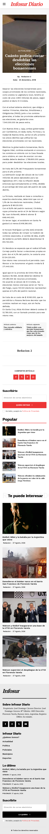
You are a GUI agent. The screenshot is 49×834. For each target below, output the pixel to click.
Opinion (6, 775)
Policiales (7, 784)
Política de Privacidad (30, 411)
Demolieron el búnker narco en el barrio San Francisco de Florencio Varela (32, 442)
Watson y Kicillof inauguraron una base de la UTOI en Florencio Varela (32, 454)
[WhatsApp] (33, 377)
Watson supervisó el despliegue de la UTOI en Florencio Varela (31, 466)
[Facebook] (15, 377)
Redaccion (7, 543)
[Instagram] (12, 724)
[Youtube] (26, 724)
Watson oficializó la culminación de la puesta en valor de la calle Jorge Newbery (31, 478)
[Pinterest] (27, 377)
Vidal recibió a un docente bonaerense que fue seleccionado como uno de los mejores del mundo (35, 331)
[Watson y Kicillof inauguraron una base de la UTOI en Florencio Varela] (9, 454)
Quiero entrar (23, 405)
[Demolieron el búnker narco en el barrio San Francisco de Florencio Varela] (9, 442)
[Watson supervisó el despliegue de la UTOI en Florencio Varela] (9, 466)
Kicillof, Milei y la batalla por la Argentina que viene (31, 430)
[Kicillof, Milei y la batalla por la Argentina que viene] (9, 431)
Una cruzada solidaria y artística (13, 328)
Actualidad (24, 51)
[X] (21, 377)
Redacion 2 (26, 77)
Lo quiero (23, 815)
